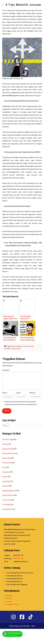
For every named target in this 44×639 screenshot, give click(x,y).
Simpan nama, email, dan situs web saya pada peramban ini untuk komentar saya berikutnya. (21, 403)
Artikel (9, 598)
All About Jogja (7, 439)
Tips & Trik (6, 500)
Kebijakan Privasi (13, 604)
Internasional (6, 463)
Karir (4, 467)
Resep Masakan (7, 495)
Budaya (5, 444)
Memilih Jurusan (10, 348)
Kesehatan (6, 472)
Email (18, 393)
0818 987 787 (18, 558)
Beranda (9, 595)
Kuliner (4, 476)
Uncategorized (7, 509)
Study (18, 348)
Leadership (6, 481)
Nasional (5, 486)
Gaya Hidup (6, 458)
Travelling (5, 504)
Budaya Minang (7, 449)
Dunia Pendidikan (16, 346)
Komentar (6, 370)
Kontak (9, 601)
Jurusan (26, 346)
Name (4, 393)
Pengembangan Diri (9, 490)
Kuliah (31, 346)
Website (32, 393)
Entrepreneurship (8, 453)
